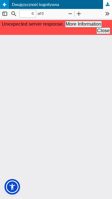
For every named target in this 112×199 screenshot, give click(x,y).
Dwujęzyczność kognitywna (35, 4)
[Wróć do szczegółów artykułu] (4, 4)
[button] (12, 187)
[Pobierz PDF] (107, 4)
